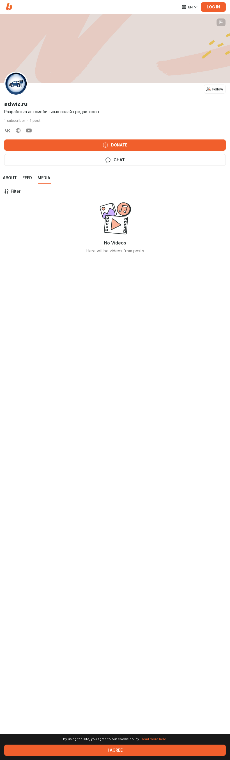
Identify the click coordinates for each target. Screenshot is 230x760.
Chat (119, 160)
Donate (119, 145)
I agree (115, 750)
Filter (15, 191)
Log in (213, 7)
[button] (9, 7)
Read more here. (154, 739)
